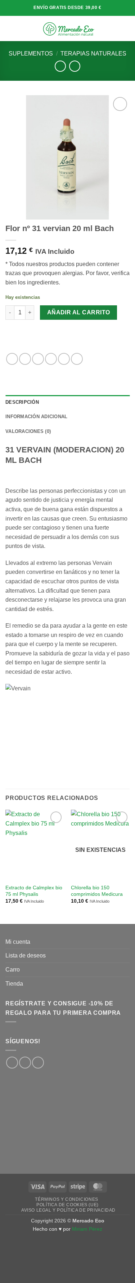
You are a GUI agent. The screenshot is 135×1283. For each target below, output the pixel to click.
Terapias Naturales (93, 53)
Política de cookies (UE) (67, 1204)
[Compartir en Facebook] (25, 359)
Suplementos (31, 53)
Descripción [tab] (22, 402)
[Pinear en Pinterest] (64, 359)
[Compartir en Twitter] (38, 359)
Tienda (14, 984)
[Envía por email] (51, 359)
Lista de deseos (25, 955)
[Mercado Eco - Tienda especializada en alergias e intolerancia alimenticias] (68, 28)
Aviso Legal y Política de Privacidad (68, 1210)
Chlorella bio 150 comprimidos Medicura (97, 891)
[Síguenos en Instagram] (25, 1063)
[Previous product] (74, 66)
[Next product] (60, 66)
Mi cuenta (17, 942)
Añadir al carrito (78, 312)
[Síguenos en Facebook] (12, 1063)
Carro (12, 969)
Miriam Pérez (87, 1229)
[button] (9, 28)
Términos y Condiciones (66, 1199)
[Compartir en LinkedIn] (77, 359)
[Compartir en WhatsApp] (12, 359)
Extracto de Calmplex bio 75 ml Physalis (33, 891)
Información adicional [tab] (36, 416)
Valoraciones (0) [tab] (28, 431)
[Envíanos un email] (38, 1063)
